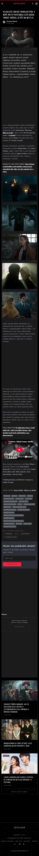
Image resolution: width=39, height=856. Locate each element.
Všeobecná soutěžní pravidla (19, 838)
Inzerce (35, 841)
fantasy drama (10, 510)
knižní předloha (10, 501)
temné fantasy (23, 510)
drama (29, 496)
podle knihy (9, 498)
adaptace (19, 498)
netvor (19, 523)
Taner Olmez (9, 518)
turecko (28, 498)
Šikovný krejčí (8, 133)
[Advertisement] (19, 101)
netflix (7, 496)
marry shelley (10, 526)
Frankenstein (29, 504)
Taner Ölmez (9, 512)
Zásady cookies (7, 841)
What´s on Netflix (30, 490)
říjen (20, 504)
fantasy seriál (10, 504)
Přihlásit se (12, 564)
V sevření (12, 135)
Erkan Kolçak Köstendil (13, 515)
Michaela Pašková (12, 21)
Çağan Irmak (9, 523)
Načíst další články (19, 792)
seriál (14, 496)
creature (27, 523)
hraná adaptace (19, 507)
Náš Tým (19, 841)
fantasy (22, 496)
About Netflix (18, 490)
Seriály (6, 29)
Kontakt (27, 841)
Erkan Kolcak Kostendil (13, 521)
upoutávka (23, 501)
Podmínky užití (19, 835)
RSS (15, 844)
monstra (7, 507)
